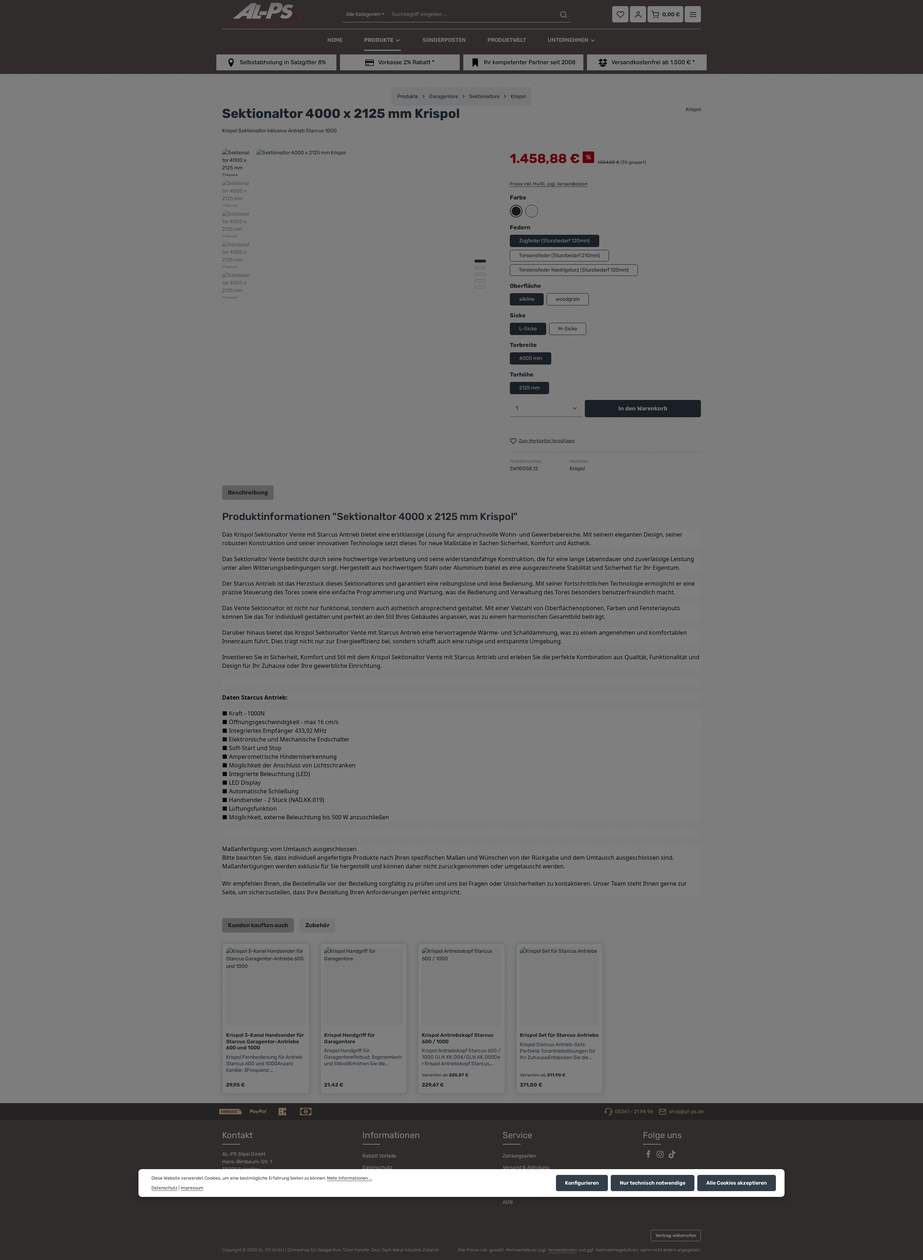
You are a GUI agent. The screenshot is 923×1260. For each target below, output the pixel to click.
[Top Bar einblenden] (693, 14)
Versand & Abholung (526, 1167)
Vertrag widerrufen (675, 1235)
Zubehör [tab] (317, 925)
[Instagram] (660, 1157)
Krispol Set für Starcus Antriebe (559, 1035)
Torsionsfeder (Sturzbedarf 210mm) (559, 255)
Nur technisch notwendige (652, 1183)
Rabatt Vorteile (379, 1156)
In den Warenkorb (642, 408)
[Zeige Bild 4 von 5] (480, 280)
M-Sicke (567, 329)
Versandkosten (562, 1249)
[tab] (248, 492)
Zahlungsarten (519, 1156)
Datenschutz (377, 1167)
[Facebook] (648, 1157)
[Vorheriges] (452, 376)
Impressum (192, 1187)
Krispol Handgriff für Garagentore (349, 1038)
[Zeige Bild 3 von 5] (480, 274)
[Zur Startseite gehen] (261, 14)
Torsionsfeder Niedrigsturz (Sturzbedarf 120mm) (574, 270)
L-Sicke (528, 329)
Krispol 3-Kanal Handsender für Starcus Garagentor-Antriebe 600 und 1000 (265, 1041)
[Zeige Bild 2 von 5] (480, 267)
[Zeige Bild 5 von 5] (480, 287)
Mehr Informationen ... (349, 1178)
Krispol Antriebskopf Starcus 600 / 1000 (458, 1038)
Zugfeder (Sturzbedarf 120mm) (554, 241)
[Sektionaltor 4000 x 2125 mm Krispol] (375, 268)
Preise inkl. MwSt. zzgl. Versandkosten (548, 183)
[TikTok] (672, 1157)
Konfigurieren (582, 1183)
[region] (359, 268)
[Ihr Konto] (638, 14)
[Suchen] (563, 14)
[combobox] (472, 14)
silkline (526, 299)
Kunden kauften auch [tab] (258, 925)
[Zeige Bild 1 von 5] (480, 261)
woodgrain (568, 299)
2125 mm (529, 388)
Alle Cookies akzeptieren (736, 1183)
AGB (508, 1202)
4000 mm (530, 358)
